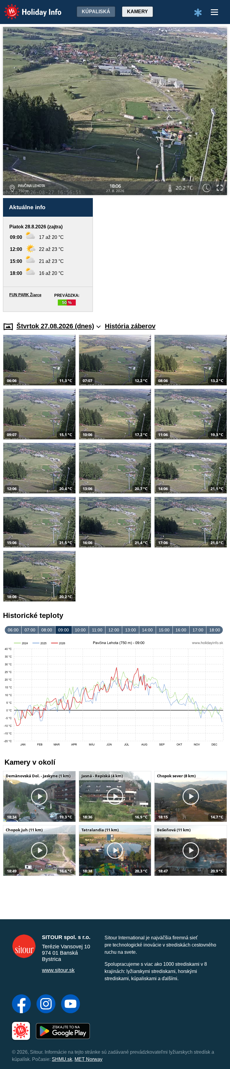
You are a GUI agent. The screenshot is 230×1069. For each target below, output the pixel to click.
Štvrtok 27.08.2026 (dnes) (55, 326)
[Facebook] (21, 1004)
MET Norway (88, 1059)
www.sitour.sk (58, 970)
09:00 (63, 630)
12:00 (113, 630)
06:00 (13, 630)
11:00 (97, 630)
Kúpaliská (96, 11)
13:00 (130, 630)
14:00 (147, 630)
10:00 (80, 630)
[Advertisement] (163, 255)
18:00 (214, 630)
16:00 (180, 630)
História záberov (130, 326)
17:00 (198, 630)
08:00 (46, 630)
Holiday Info (27, 7)
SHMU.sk (62, 1059)
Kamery (137, 11)
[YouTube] (70, 1004)
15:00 (164, 630)
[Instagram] (46, 1004)
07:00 (30, 630)
